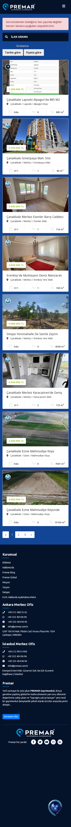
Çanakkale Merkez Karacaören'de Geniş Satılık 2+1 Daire (34, 393)
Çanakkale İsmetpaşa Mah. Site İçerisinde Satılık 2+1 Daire (29, 158)
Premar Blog (8, 572)
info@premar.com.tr (17, 626)
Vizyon (6, 587)
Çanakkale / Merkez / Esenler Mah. (28, 221)
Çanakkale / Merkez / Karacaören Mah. (31, 396)
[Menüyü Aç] (63, 7)
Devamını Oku (11, 716)
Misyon (6, 582)
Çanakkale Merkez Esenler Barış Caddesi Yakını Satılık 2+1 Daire (35, 217)
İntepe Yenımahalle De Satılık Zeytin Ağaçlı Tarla (32, 334)
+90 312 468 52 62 (17, 612)
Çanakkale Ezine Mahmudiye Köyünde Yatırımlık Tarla (33, 510)
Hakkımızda (8, 567)
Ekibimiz (6, 562)
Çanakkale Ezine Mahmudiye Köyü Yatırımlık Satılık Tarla (30, 451)
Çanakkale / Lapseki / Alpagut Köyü (29, 103)
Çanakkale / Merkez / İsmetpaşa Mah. (30, 162)
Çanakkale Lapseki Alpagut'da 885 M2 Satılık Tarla (33, 100)
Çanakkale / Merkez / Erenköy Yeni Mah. (31, 279)
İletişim (6, 592)
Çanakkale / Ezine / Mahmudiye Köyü (30, 455)
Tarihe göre (13, 52)
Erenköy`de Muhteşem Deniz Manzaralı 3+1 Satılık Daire (34, 275)
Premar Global (9, 577)
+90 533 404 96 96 (17, 617)
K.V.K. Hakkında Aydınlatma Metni (19, 597)
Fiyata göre (33, 52)
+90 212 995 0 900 (17, 651)
